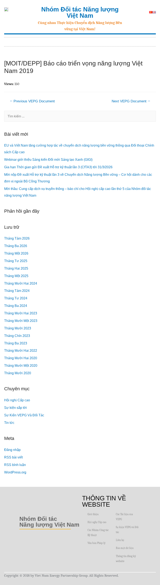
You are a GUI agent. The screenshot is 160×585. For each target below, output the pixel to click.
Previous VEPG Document (32, 101)
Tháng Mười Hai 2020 (20, 358)
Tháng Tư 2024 (15, 298)
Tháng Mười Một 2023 (20, 321)
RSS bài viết (13, 457)
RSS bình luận (15, 465)
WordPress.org (15, 472)
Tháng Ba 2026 (15, 246)
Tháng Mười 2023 (17, 328)
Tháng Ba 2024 (15, 306)
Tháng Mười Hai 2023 (20, 313)
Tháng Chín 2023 (17, 336)
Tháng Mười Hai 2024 (20, 283)
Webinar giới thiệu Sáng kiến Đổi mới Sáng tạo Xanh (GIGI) (48, 159)
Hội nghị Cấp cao (17, 400)
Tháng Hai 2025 (16, 268)
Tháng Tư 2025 (15, 261)
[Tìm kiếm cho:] (80, 116)
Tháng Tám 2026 (17, 238)
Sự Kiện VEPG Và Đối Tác (24, 415)
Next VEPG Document (131, 101)
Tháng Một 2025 (16, 276)
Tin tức (9, 422)
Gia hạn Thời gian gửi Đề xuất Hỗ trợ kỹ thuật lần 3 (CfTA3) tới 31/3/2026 (58, 167)
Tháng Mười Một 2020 (20, 365)
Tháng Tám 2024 (17, 290)
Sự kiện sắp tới (15, 407)
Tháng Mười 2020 (17, 373)
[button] (153, 40)
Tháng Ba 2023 (15, 343)
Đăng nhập (12, 450)
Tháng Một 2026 (16, 253)
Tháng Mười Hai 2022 (20, 350)
